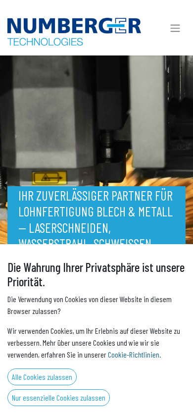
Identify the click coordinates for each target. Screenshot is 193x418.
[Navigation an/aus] (175, 28)
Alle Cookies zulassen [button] (42, 376)
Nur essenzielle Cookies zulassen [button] (58, 397)
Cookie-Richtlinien (133, 354)
